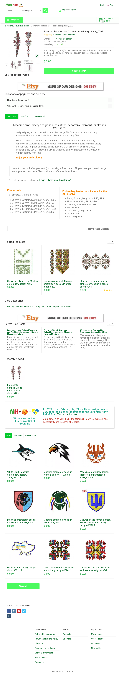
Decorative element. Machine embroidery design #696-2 (59, 569)
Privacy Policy (41, 657)
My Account (96, 634)
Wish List (95, 643)
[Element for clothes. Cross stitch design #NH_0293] (37, 56)
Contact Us (40, 662)
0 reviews (57, 35)
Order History (97, 639)
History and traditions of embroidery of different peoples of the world (39, 306)
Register (72, 10)
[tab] (59, 100)
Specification (25, 116)
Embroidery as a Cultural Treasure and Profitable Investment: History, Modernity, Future (22, 332)
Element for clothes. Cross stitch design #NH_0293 (52, 26)
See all (23, 586)
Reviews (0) (40, 116)
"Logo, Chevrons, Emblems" (54, 180)
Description (11, 116)
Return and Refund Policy (46, 639)
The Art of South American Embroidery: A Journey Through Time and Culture (58, 332)
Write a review (69, 35)
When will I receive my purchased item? (25, 106)
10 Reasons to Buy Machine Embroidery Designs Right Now (93, 331)
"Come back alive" (67, 414)
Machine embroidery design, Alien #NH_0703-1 (58, 521)
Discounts (18, 435)
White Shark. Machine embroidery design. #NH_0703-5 (18, 475)
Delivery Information (44, 653)
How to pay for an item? (18, 100)
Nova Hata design (22, 26)
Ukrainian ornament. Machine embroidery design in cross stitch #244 (94, 284)
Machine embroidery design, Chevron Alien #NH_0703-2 (21, 521)
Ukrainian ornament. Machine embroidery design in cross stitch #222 (58, 284)
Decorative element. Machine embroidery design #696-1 (95, 569)
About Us (39, 643)
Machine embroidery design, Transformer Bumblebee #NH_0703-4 (94, 475)
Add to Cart (79, 71)
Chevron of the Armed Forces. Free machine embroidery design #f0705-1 (95, 522)
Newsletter (96, 648)
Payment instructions (45, 648)
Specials (67, 634)
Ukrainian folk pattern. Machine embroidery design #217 (23, 282)
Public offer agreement (45, 634)
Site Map (67, 639)
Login (64, 10)
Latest (8, 435)
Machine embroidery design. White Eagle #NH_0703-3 (58, 473)
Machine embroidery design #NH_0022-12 (21, 569)
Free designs (30, 435)
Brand (10, 26)
